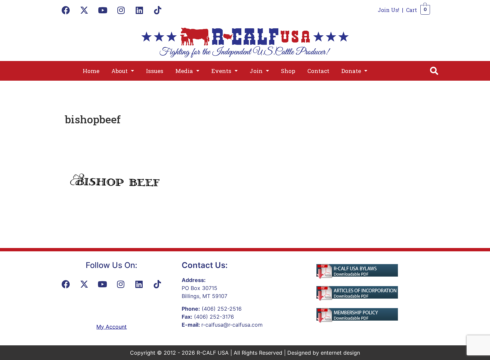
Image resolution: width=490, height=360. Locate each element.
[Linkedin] (139, 10)
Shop (288, 71)
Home (91, 71)
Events (221, 71)
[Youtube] (102, 10)
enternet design (340, 352)
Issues (154, 71)
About (119, 71)
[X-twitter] (84, 10)
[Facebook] (66, 10)
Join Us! (388, 9)
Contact (318, 71)
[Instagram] (121, 10)
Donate (351, 71)
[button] (122, 71)
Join (256, 71)
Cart (411, 9)
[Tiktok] (157, 10)
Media (184, 71)
